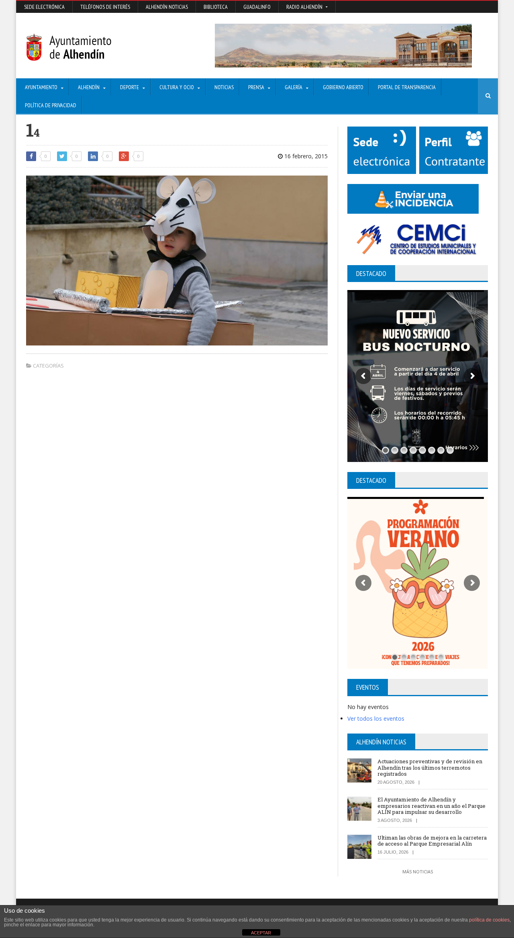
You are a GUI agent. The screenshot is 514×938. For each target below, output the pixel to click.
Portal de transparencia (407, 87)
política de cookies (489, 920)
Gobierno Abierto (343, 87)
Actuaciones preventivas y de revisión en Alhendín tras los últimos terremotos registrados (429, 767)
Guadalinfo (257, 6)
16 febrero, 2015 (305, 156)
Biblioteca (216, 6)
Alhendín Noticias (167, 6)
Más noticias (417, 872)
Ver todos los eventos (375, 718)
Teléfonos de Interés (105, 6)
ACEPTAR (261, 932)
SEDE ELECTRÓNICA (44, 6)
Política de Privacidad (50, 105)
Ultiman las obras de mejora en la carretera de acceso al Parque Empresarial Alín (432, 841)
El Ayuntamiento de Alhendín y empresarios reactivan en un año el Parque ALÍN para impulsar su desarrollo (431, 805)
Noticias (224, 87)
